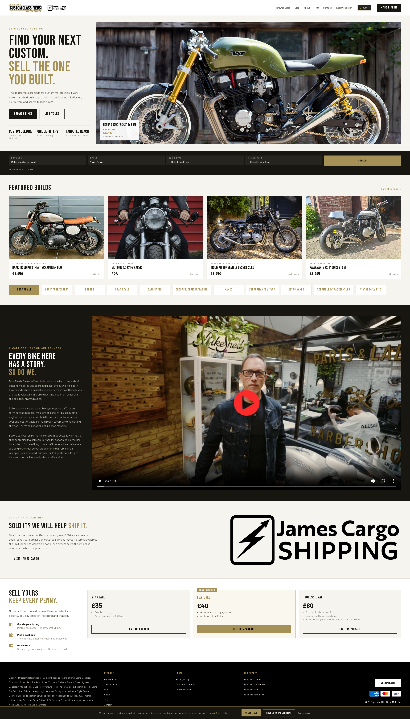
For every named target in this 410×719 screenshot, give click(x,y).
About (307, 7)
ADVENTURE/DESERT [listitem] (57, 289)
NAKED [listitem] (228, 289)
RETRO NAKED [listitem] (296, 289)
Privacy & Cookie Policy (217, 713)
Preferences (304, 713)
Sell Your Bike (110, 684)
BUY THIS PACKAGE (139, 629)
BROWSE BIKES (23, 114)
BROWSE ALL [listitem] (24, 289)
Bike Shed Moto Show (254, 694)
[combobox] (47, 162)
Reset (31, 169)
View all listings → (391, 188)
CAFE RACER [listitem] (155, 289)
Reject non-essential (279, 713)
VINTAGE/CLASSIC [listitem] (370, 289)
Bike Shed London (252, 679)
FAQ (317, 7)
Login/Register (344, 7)
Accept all (251, 713)
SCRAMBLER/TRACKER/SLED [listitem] (333, 289)
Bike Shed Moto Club (253, 689)
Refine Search (17, 169)
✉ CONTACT (388, 682)
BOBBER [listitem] (89, 289)
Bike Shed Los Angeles (254, 684)
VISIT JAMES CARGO (26, 559)
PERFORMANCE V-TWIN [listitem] (262, 289)
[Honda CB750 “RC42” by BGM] (248, 83)
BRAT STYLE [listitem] (122, 289)
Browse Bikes (283, 7)
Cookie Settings (183, 689)
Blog (297, 7)
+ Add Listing (389, 7)
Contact (327, 7)
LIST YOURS (52, 114)
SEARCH (362, 160)
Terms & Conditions (185, 684)
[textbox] (126, 162)
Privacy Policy (182, 679)
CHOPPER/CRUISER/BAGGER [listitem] (192, 289)
